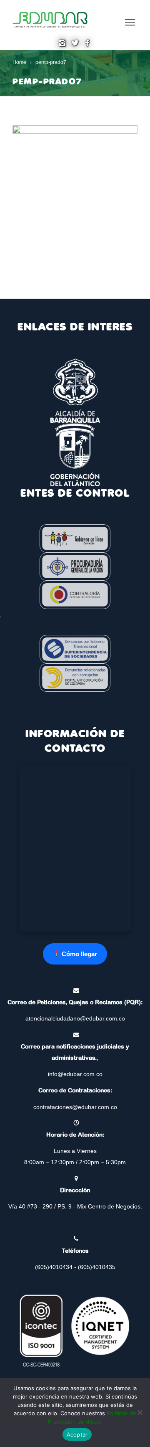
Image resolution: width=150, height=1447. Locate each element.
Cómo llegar (78, 953)
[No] (139, 1412)
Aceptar (77, 1434)
